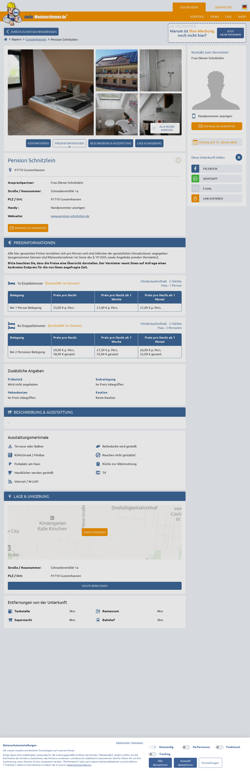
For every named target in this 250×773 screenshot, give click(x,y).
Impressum (137, 742)
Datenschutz (123, 742)
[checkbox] (153, 747)
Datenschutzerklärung (79, 764)
